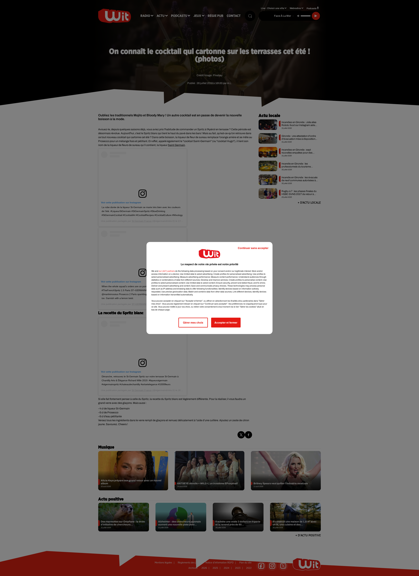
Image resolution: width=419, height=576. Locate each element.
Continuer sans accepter (253, 248)
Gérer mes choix (193, 322)
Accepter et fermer (225, 322)
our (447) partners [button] (167, 270)
